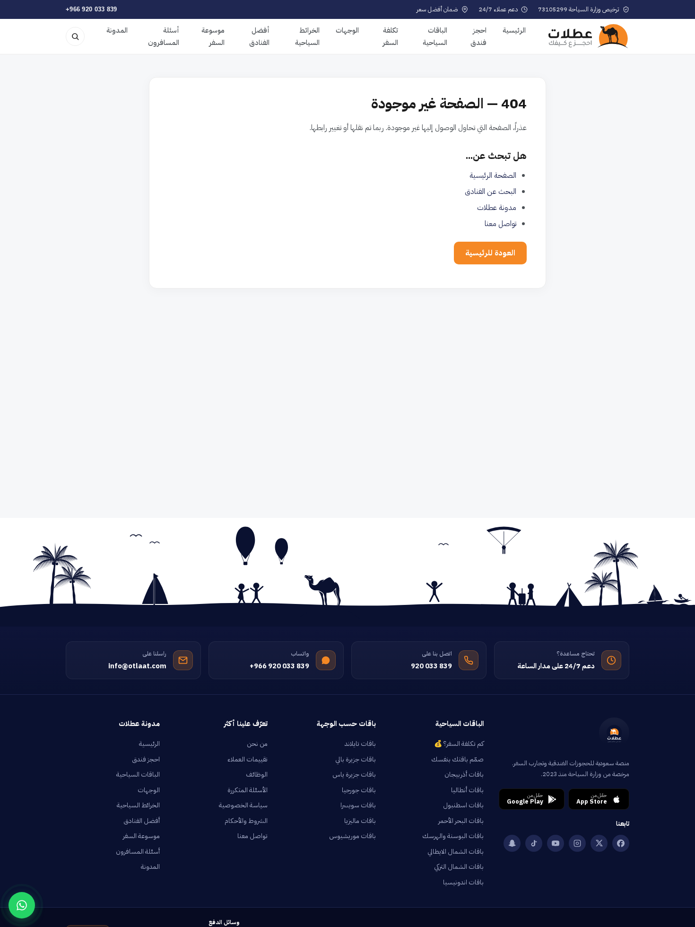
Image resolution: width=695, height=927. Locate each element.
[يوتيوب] (555, 843)
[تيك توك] (533, 843)
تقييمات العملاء (247, 759)
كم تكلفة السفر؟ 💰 (459, 744)
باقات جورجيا (359, 790)
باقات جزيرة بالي (355, 759)
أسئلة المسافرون (163, 36)
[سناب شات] (512, 843)
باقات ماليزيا (360, 821)
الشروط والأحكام (246, 821)
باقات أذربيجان (464, 774)
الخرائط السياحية (307, 36)
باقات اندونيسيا (463, 882)
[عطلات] (588, 36)
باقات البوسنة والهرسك (453, 836)
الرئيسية (514, 30)
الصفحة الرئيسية (492, 175)
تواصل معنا (500, 223)
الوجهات (347, 30)
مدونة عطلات (496, 207)
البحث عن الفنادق (490, 191)
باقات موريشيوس (352, 836)
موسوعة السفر (213, 36)
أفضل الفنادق (259, 36)
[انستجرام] (577, 843)
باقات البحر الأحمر (461, 821)
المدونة (117, 30)
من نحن (257, 744)
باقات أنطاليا (467, 790)
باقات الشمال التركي (459, 867)
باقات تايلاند (360, 744)
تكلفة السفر (390, 36)
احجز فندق (478, 36)
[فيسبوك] (620, 843)
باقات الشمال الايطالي (455, 852)
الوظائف (257, 774)
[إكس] (599, 843)
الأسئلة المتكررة (247, 790)
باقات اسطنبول (463, 805)
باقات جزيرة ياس (354, 774)
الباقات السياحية (435, 36)
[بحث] (75, 36)
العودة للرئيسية (490, 253)
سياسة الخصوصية (243, 805)
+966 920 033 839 (91, 9)
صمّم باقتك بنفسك (457, 759)
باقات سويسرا (358, 805)
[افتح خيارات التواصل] (22, 905)
